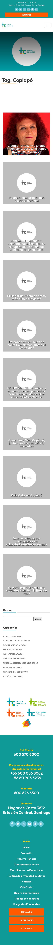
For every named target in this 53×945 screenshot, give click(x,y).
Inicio (26, 847)
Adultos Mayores (13, 636)
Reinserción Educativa (15, 672)
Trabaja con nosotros (26, 898)
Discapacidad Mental (15, 645)
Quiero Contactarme (26, 892)
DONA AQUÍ (26, 912)
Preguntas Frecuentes (26, 904)
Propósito (26, 853)
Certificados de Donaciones (26, 870)
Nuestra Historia (26, 858)
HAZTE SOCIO (27, 920)
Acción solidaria (12, 676)
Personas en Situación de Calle (20, 663)
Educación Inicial (13, 649)
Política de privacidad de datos (26, 875)
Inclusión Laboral (13, 654)
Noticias (26, 881)
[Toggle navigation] (47, 25)
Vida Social (26, 887)
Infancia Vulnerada (14, 658)
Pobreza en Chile (12, 667)
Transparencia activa (26, 864)
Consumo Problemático (16, 640)
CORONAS (26, 928)
